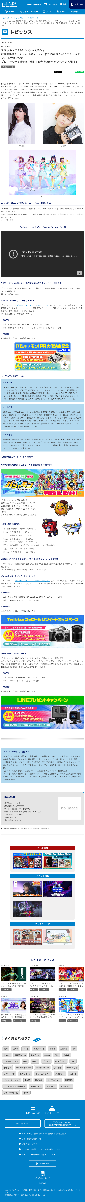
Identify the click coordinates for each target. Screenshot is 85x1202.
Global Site (44, 1163)
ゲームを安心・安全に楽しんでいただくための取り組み (44, 1134)
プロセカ (57, 1068)
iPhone (7, 1055)
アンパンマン (66, 1086)
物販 (25, 1061)
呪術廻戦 (68, 1080)
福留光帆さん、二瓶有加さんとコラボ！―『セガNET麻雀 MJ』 (13, 1016)
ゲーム (12, 12)
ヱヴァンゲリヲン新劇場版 (14, 1086)
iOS (74, 1049)
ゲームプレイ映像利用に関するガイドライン (39, 1155)
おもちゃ (7, 1068)
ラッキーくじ (71, 1068)
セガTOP (5, 18)
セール (26, 1093)
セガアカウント (54, 1080)
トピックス (75, 12)
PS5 (56, 1055)
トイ (73, 1061)
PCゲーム (33, 990)
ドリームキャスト (43, 1074)
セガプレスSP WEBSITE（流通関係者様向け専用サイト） (62, 1123)
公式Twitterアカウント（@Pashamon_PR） (32, 305)
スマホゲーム (33, 18)
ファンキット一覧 (11, 1093)
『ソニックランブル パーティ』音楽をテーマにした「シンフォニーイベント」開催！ (71, 985)
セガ (6, 1049)
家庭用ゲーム (20, 1055)
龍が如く (38, 1080)
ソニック (73, 1074)
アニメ (49, 12)
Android (63, 1049)
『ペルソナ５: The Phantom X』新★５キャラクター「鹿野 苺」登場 (42, 985)
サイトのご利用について (31, 1139)
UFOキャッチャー (23, 1068)
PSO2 (27, 1080)
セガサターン (25, 1074)
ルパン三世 (50, 1086)
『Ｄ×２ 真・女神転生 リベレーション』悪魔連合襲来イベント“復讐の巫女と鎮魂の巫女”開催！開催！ (42, 1016)
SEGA (15, 1049)
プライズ (46, 1061)
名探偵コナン (36, 1086)
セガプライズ (60, 1061)
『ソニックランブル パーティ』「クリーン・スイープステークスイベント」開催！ (71, 1016)
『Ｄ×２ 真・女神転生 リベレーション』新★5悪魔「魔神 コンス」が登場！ (13, 985)
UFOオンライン (42, 1068)
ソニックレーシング (12, 1080)
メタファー (59, 1074)
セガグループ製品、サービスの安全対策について (41, 1149)
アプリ (52, 1049)
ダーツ (63, 12)
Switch (66, 1055)
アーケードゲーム (19, 1021)
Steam (47, 1055)
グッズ (35, 1061)
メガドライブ (9, 1074)
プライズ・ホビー (30, 12)
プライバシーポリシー (30, 1144)
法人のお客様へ (23, 1123)
